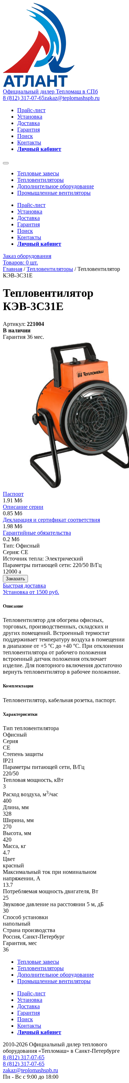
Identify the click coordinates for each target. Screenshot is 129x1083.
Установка (29, 117)
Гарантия (28, 129)
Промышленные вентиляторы (54, 193)
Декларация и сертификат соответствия (51, 520)
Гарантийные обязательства (37, 533)
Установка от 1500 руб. (31, 592)
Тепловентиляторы (40, 180)
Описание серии (23, 507)
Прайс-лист (31, 110)
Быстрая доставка (24, 585)
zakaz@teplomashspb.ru (72, 98)
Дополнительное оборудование (55, 186)
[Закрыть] (6, 163)
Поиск (25, 136)
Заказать (15, 578)
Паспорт (13, 494)
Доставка (28, 123)
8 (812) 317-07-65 (23, 98)
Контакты (29, 142)
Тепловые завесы (38, 173)
